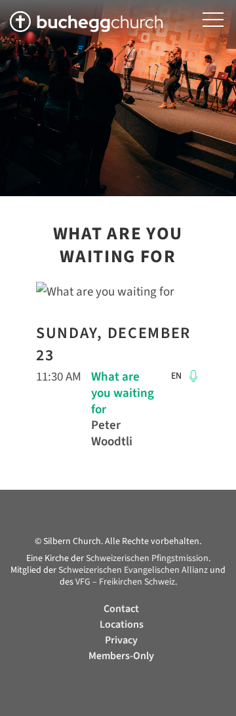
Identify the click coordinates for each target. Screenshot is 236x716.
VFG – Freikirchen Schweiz (125, 581)
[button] (213, 20)
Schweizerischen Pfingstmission (147, 558)
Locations (122, 624)
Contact (121, 609)
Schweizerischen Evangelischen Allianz (133, 570)
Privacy (121, 640)
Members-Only (121, 656)
